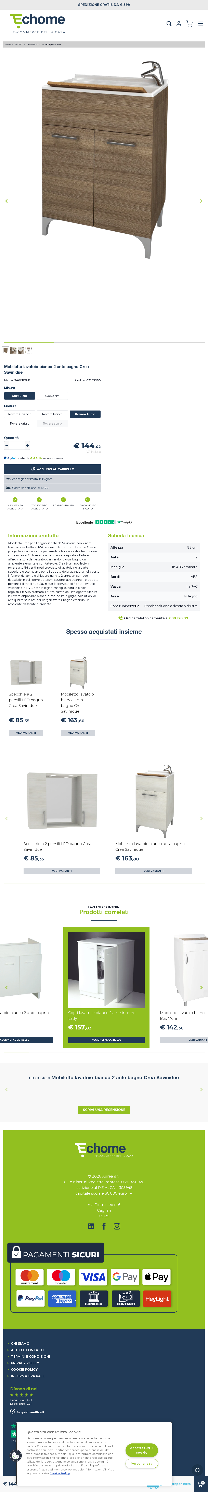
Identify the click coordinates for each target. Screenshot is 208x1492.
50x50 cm (19, 396)
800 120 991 (179, 618)
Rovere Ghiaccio (19, 414)
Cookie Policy (22, 1370)
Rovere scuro (52, 423)
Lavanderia (32, 44)
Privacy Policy (23, 1363)
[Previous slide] (6, 818)
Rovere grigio (19, 423)
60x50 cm (52, 396)
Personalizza (142, 1463)
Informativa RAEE (26, 1376)
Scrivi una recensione (104, 1110)
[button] (5, 350)
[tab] (29, 342)
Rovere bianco (52, 414)
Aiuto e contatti (25, 1350)
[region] (94, 1453)
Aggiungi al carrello (106, 1040)
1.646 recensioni (21, 1400)
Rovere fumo (85, 414)
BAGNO (19, 44)
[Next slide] (201, 201)
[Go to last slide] (6, 201)
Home (8, 44)
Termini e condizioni (28, 1357)
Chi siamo (18, 1344)
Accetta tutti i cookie (141, 1450)
